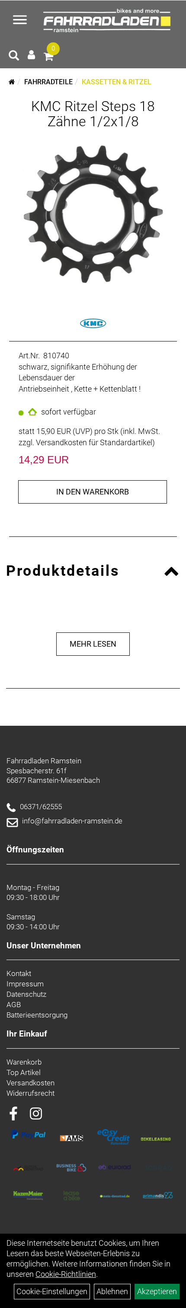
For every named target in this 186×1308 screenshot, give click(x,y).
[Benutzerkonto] (31, 54)
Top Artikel (23, 1072)
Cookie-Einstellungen (51, 1291)
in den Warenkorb (92, 491)
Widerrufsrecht (30, 1093)
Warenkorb (24, 1062)
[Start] (12, 82)
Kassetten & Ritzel (116, 82)
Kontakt (18, 973)
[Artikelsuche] (14, 57)
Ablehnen (112, 1291)
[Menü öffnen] (20, 20)
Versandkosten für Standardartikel (94, 442)
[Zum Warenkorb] (48, 58)
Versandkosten (30, 1082)
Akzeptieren (157, 1291)
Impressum (25, 983)
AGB (13, 1004)
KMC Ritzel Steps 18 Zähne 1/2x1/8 (93, 114)
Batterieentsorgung (36, 1015)
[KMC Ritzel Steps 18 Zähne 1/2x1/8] (93, 214)
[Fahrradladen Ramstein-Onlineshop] (108, 21)
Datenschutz (26, 994)
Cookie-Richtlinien (65, 1274)
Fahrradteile (48, 82)
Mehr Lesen (93, 643)
